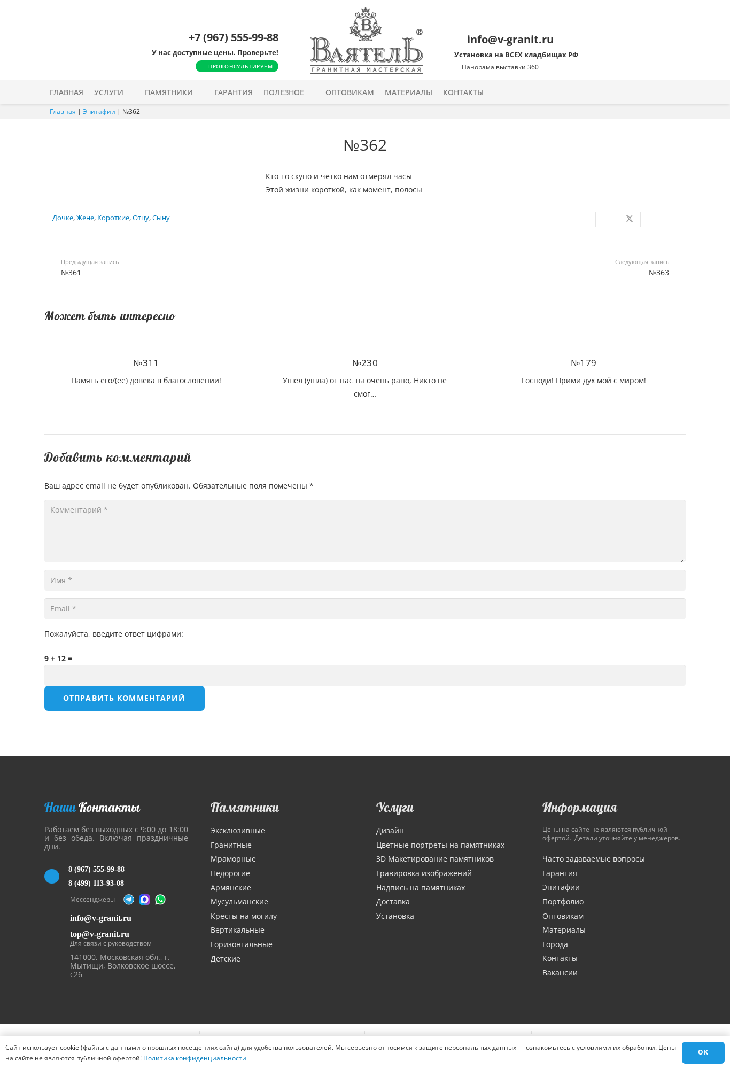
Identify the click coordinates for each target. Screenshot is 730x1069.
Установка (395, 916)
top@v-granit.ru (99, 934)
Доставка (393, 901)
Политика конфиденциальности (194, 1058)
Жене (85, 217)
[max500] (144, 899)
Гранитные (231, 845)
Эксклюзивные (238, 830)
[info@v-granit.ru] (57, 918)
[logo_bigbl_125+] (366, 40)
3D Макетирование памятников (435, 859)
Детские (225, 959)
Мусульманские (239, 901)
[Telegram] (128, 899)
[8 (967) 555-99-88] (56, 876)
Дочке (62, 217)
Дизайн (390, 830)
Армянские (231, 887)
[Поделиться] (607, 219)
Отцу (141, 217)
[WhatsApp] (160, 899)
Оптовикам (563, 916)
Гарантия (559, 873)
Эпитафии (99, 111)
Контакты (560, 958)
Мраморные (233, 859)
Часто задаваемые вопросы (593, 859)
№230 (365, 363)
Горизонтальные (242, 944)
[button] (130, 92)
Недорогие (230, 873)
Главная (63, 111)
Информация (579, 807)
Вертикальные (238, 930)
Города (555, 944)
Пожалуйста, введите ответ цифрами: (113, 634)
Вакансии (560, 972)
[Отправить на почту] (584, 219)
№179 (583, 363)
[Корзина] (658, 92)
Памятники (245, 807)
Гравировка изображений (424, 873)
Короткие (113, 217)
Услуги (395, 807)
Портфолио (563, 901)
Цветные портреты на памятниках (440, 845)
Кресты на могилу (244, 916)
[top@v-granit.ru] (57, 936)
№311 (146, 363)
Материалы (564, 930)
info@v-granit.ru (100, 918)
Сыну (161, 217)
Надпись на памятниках (420, 887)
